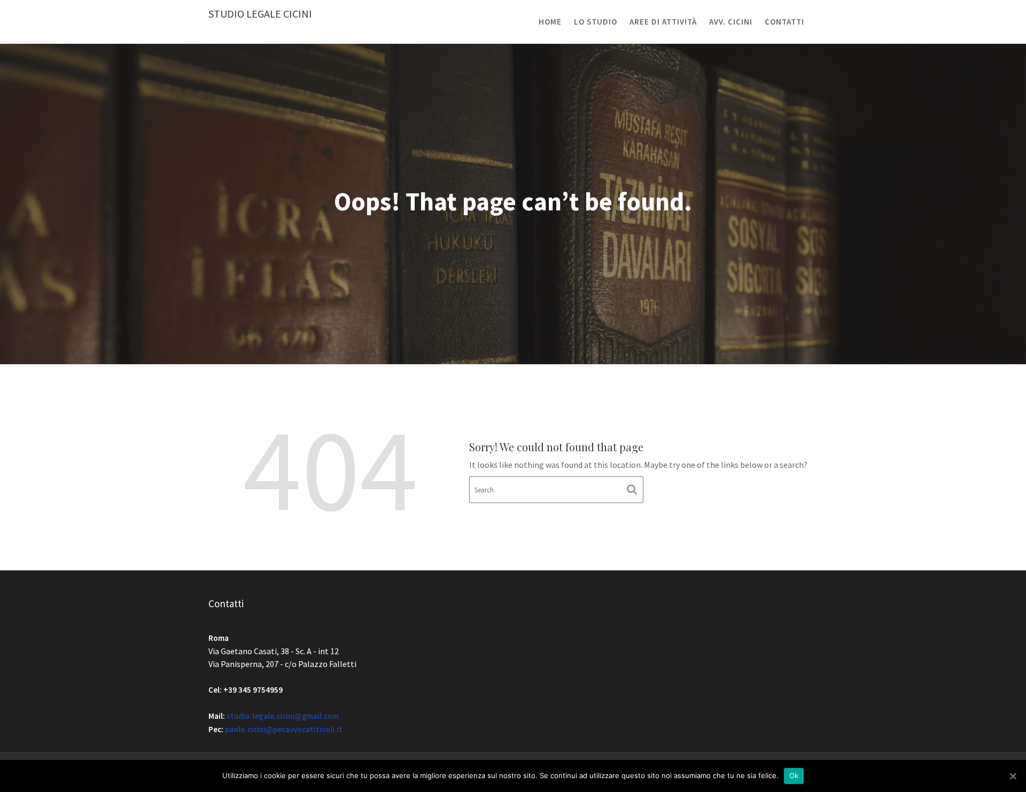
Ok (794, 775)
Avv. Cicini (730, 22)
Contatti (784, 22)
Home (550, 22)
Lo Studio (595, 22)
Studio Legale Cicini (260, 13)
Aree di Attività (663, 22)
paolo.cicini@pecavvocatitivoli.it (284, 729)
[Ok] (1012, 776)
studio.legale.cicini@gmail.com (283, 716)
